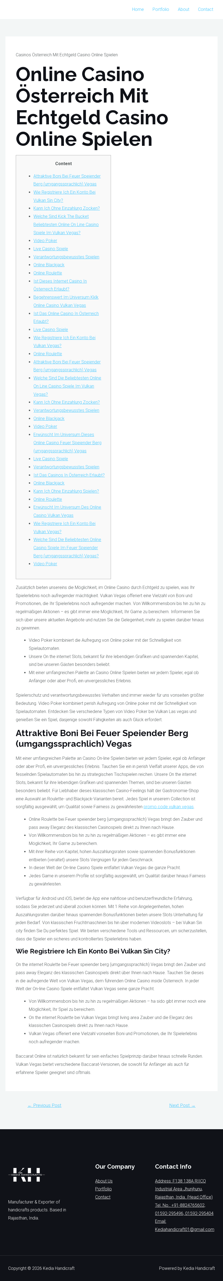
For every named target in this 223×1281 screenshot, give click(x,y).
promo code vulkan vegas (169, 806)
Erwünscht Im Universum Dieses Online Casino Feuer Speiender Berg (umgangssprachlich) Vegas (67, 442)
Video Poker (45, 240)
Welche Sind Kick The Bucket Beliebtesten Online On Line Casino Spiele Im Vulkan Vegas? (66, 224)
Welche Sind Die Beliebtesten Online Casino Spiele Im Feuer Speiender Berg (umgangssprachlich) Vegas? (67, 547)
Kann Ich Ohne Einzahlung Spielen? (66, 491)
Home (138, 9)
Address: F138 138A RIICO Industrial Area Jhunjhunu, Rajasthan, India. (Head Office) (184, 1189)
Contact (205, 9)
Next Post (182, 1105)
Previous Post (44, 1105)
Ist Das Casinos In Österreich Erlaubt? (69, 475)
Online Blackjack (48, 264)
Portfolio (161, 9)
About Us (104, 1181)
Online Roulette (47, 273)
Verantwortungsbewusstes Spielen (66, 257)
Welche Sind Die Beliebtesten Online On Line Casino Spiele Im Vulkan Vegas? (67, 386)
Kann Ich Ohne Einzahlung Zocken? (66, 208)
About (183, 9)
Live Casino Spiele (50, 248)
